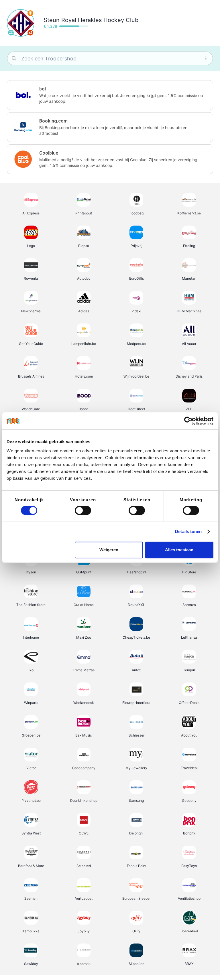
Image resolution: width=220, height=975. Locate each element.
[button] (110, 95)
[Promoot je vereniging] (30, 32)
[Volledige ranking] (30, 13)
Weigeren (108, 549)
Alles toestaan (179, 549)
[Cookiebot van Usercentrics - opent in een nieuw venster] (188, 421)
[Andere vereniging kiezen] (11, 32)
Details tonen (188, 531)
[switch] (83, 510)
